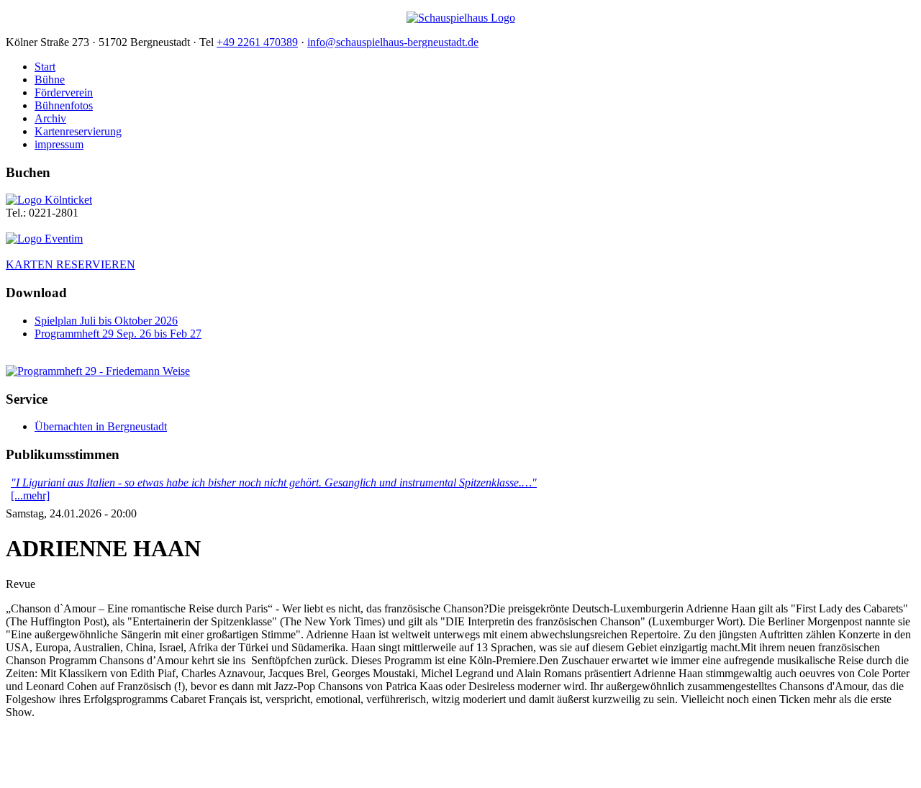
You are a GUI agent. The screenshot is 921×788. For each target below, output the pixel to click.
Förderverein (64, 92)
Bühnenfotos (64, 105)
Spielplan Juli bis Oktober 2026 (106, 320)
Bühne (50, 79)
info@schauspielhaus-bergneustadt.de (392, 42)
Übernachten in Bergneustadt (101, 426)
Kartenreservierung (78, 131)
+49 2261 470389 (257, 42)
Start (45, 66)
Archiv (50, 118)
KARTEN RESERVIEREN (70, 264)
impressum (59, 144)
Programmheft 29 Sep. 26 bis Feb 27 (118, 333)
